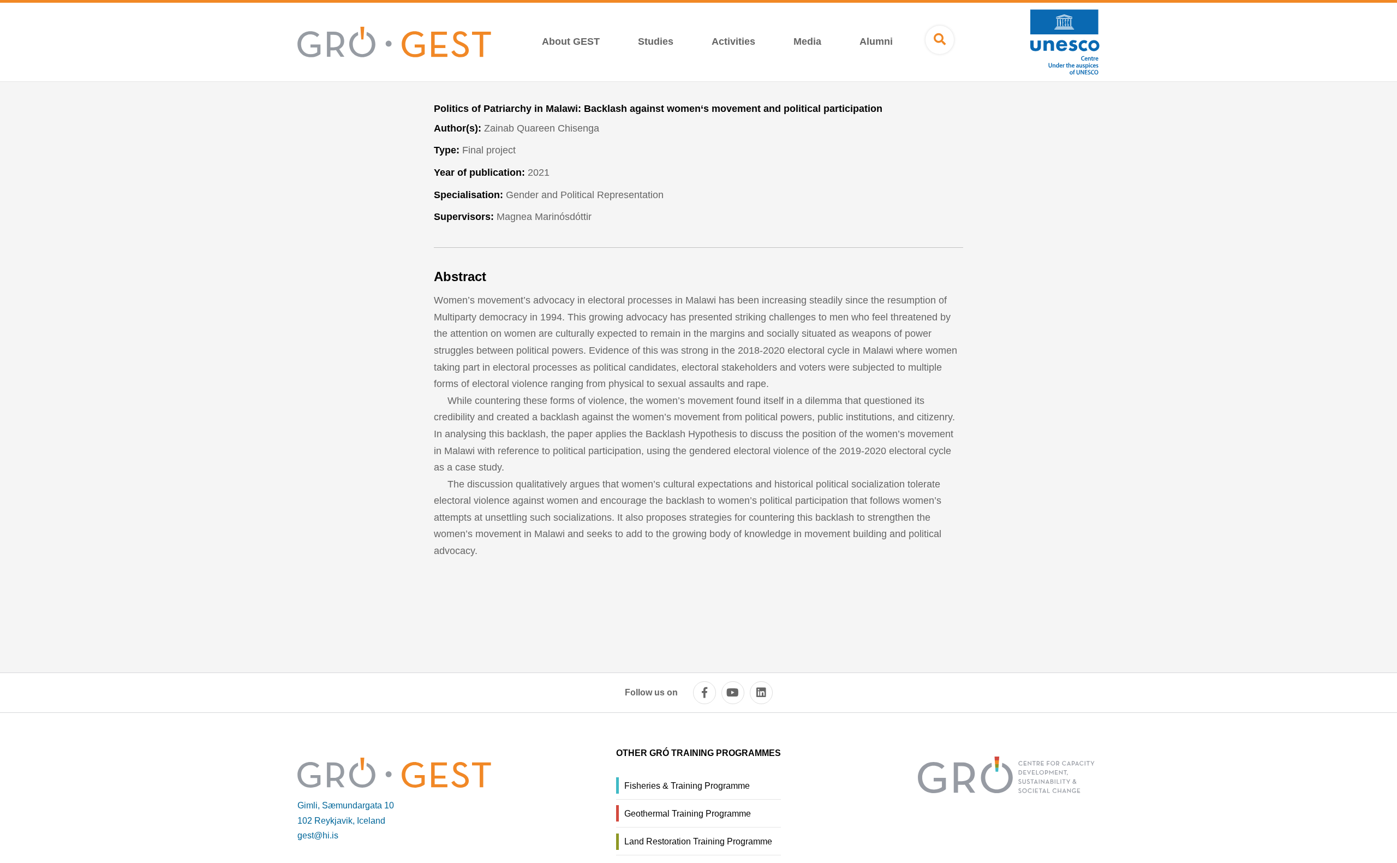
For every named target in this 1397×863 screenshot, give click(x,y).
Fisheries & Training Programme (687, 785)
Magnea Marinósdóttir (544, 216)
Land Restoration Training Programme (698, 841)
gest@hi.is (317, 835)
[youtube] (732, 692)
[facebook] (704, 692)
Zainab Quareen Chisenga (541, 128)
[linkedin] (761, 692)
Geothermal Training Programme (687, 813)
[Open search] (940, 40)
